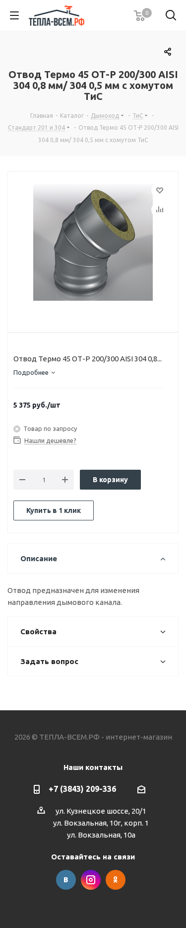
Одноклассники (115, 880)
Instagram (91, 880)
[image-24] (93, 243)
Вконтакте (66, 880)
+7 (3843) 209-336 (82, 788)
